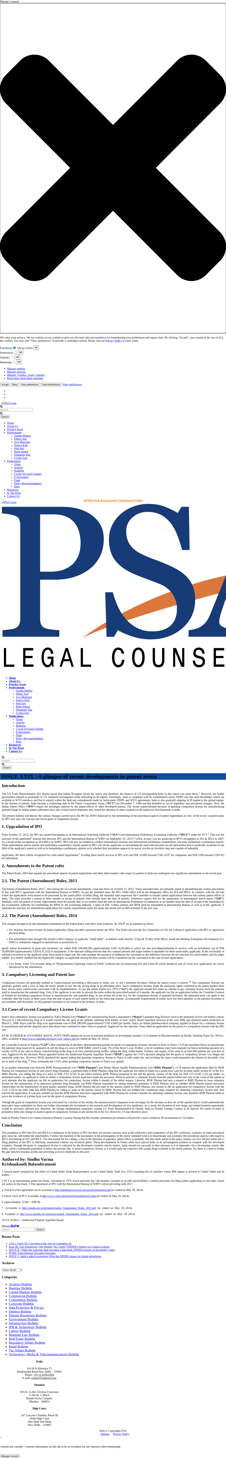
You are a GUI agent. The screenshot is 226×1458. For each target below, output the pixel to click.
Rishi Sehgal (21, 451)
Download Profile (130, 500)
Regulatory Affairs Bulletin (27, 1342)
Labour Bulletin (19, 1331)
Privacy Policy (114, 340)
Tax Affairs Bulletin (22, 1350)
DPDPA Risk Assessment (100, 500)
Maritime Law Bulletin (24, 1335)
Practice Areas (15, 429)
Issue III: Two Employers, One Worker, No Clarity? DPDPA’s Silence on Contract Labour (59, 1246)
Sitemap (104, 1434)
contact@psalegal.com (43, 1377)
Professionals (14, 432)
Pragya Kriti (21, 445)
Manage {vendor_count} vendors (25, 375)
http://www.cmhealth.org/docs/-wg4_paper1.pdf (49, 1038)
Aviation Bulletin (20, 1284)
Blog (17, 486)
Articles (18, 467)
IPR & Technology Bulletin (27, 1327)
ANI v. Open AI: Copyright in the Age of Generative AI (40, 1243)
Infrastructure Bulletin (23, 1323)
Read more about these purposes (25, 378)
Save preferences (51, 384)
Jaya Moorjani (22, 442)
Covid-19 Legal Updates (28, 473)
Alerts (17, 464)
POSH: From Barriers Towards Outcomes (32, 1253)
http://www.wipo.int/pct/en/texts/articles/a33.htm (69, 1195)
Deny (14, 384)
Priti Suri (19, 448)
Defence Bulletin (20, 1311)
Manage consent (9, 1456)
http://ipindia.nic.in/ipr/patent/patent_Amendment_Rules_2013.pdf (59, 1208)
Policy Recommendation (27, 483)
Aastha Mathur (22, 435)
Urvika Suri (20, 457)
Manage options (16, 368)
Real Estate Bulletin (22, 1339)
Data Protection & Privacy (26, 1307)
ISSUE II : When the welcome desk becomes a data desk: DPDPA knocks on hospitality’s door (62, 1249)
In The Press (14, 492)
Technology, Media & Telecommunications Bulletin (44, 1354)
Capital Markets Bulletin (25, 1292)
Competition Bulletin (23, 1300)
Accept (5, 384)
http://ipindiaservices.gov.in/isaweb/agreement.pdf (83, 1189)
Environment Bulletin (23, 1319)
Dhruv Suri (20, 438)
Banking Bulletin (20, 1288)
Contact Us (13, 496)
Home (10, 422)
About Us (12, 426)
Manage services (16, 371)
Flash (17, 480)
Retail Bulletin (18, 1346)
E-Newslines (21, 477)
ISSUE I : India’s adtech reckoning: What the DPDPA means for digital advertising (55, 1256)
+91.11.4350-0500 (43, 1374)
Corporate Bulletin (21, 1304)
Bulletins (19, 470)
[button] (113, 168)
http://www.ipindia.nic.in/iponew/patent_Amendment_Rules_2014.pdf (59, 1214)
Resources (13, 489)
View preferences (30, 384)
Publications (14, 461)
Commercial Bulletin (23, 1296)
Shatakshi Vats (22, 454)
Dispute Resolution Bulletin (27, 1315)
